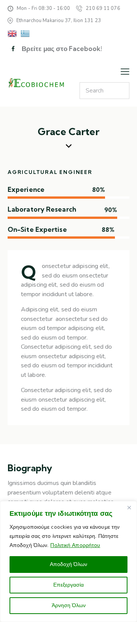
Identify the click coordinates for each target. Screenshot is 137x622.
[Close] (129, 507)
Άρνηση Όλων (69, 605)
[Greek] (25, 33)
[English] (13, 33)
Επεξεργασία (68, 585)
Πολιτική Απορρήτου (75, 545)
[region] (68, 561)
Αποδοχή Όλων (68, 564)
